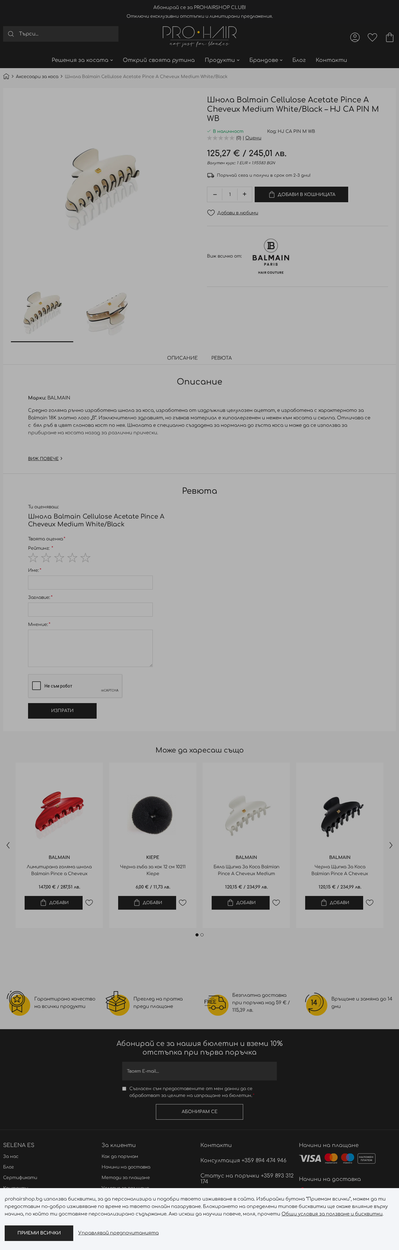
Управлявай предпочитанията (118, 1233)
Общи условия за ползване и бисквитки (331, 1214)
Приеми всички (39, 1233)
